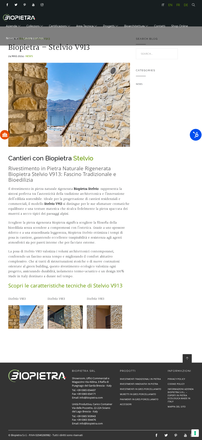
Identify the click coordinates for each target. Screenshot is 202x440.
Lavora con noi (33, 38)
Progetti (109, 26)
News (10, 38)
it (163, 5)
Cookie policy (176, 383)
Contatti (159, 26)
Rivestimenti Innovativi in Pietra (139, 383)
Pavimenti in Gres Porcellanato (139, 399)
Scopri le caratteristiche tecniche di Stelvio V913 (65, 285)
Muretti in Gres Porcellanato (138, 394)
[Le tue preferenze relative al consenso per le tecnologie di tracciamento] (195, 433)
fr (178, 5)
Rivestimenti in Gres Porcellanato (140, 389)
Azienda (12, 26)
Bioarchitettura (134, 26)
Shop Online (179, 26)
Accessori (126, 404)
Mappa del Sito (177, 406)
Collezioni (33, 26)
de (186, 5)
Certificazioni (58, 26)
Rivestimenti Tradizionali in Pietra (140, 378)
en (170, 5)
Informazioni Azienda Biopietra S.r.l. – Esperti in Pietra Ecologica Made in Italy (181, 395)
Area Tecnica (85, 26)
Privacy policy (176, 378)
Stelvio (83, 158)
